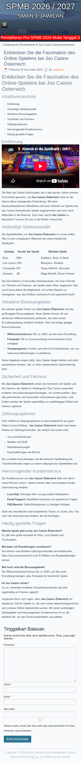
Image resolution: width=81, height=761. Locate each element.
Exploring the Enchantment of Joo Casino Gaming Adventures (39, 44)
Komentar (10, 644)
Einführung (13, 104)
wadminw (58, 69)
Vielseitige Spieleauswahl (21, 109)
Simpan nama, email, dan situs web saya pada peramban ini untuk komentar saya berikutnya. (39, 728)
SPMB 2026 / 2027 (40, 6)
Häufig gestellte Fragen (20, 134)
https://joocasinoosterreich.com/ (20, 555)
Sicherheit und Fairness (20, 119)
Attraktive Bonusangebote (22, 114)
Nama (8, 684)
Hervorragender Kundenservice (24, 129)
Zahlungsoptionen (17, 124)
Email (7, 696)
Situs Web (9, 709)
